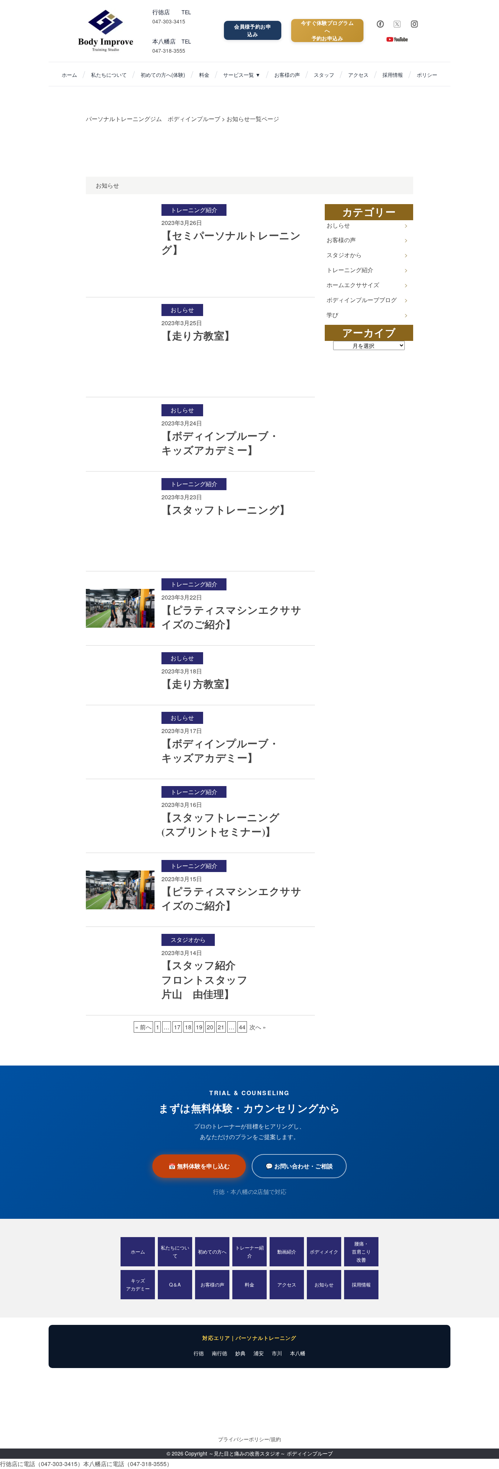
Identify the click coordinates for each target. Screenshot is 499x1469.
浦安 (259, 1353)
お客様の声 (287, 74)
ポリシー (427, 74)
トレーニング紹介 (350, 270)
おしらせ (338, 225)
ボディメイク (324, 1251)
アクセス (358, 74)
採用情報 (392, 74)
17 (177, 1027)
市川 (277, 1353)
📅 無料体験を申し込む (199, 1166)
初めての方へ (212, 1251)
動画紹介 (286, 1251)
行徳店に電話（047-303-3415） (41, 1463)
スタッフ (324, 74)
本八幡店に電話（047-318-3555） (127, 1463)
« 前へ (143, 1027)
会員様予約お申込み (252, 30)
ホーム (69, 74)
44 (242, 1027)
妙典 (240, 1353)
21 (221, 1027)
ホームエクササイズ (353, 285)
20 (210, 1027)
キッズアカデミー (138, 1284)
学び (332, 315)
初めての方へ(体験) (163, 74)
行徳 (199, 1353)
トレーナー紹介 (249, 1251)
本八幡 (297, 1353)
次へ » (258, 1027)
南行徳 (219, 1353)
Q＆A (175, 1284)
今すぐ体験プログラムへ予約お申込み (327, 30)
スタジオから (344, 255)
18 (188, 1027)
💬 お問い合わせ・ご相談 (299, 1166)
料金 (204, 74)
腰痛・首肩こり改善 (361, 1251)
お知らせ (324, 1284)
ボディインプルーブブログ (362, 300)
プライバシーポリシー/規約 (249, 1439)
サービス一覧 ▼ (241, 74)
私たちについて (109, 74)
